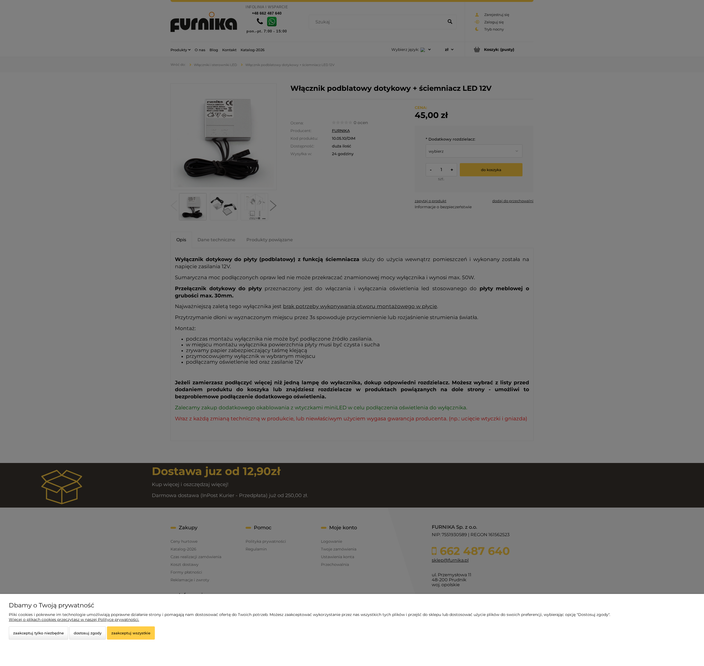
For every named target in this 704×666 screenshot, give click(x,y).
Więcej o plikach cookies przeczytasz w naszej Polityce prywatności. (74, 619)
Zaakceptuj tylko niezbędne (38, 633)
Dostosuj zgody (87, 633)
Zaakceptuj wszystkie (130, 633)
